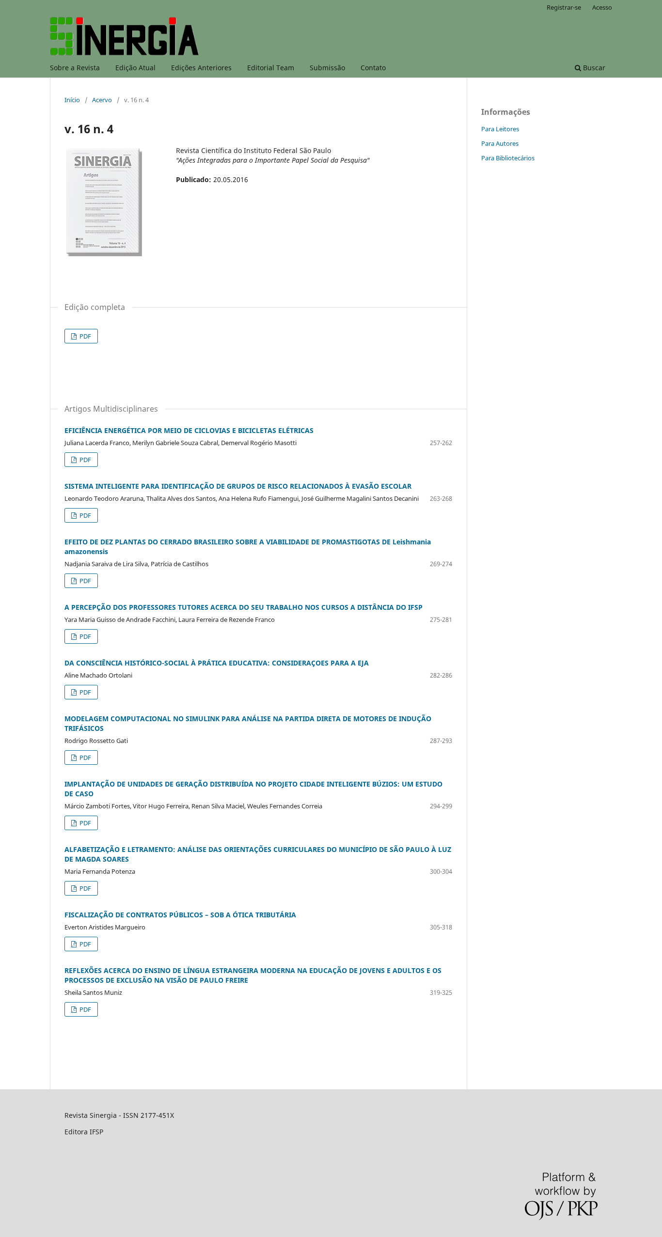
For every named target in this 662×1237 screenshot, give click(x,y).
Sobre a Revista (75, 67)
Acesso (602, 7)
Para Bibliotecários (508, 158)
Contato (373, 67)
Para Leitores (500, 128)
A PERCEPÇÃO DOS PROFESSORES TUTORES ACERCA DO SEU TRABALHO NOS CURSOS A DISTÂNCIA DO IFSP (243, 607)
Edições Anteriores (201, 67)
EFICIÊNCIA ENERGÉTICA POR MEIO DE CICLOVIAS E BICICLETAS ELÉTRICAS (189, 430)
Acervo (102, 99)
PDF (84, 336)
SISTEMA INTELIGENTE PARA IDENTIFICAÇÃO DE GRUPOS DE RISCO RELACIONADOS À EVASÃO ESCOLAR (237, 486)
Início (72, 99)
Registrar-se (564, 7)
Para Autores (500, 143)
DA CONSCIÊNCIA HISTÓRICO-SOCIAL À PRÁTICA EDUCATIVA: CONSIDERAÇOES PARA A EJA (216, 662)
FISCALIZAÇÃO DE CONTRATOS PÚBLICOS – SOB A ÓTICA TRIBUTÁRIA (180, 914)
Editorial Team (270, 67)
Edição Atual (135, 67)
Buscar (593, 67)
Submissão (327, 67)
